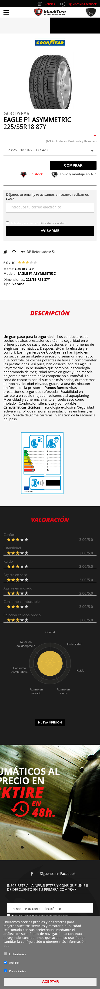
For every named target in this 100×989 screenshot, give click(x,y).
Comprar (73, 165)
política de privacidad (51, 223)
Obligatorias (17, 954)
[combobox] (50, 151)
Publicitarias (17, 971)
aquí (6, 945)
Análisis (14, 963)
